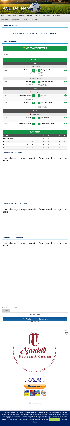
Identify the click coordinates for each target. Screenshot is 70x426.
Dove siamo (15, 19)
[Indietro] (66, 330)
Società (37, 15)
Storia (29, 15)
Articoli (22, 15)
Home (3, 15)
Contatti (25, 19)
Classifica (56, 15)
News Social (12, 15)
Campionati (5, 19)
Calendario (46, 15)
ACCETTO (54, 419)
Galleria (34, 19)
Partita (6, 310)
